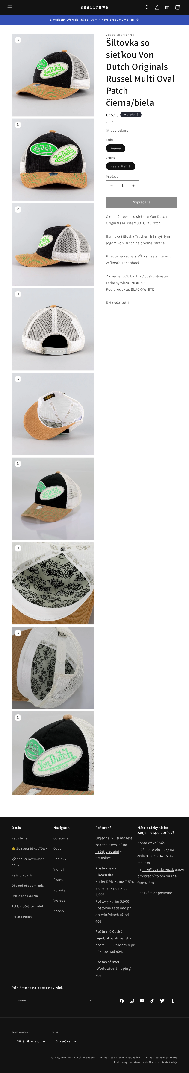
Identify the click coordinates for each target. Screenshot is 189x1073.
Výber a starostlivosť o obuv (28, 862)
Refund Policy (22, 917)
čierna (118, 149)
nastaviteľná (123, 167)
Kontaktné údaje (168, 1062)
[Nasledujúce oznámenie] (180, 20)
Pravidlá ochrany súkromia (161, 1057)
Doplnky (59, 859)
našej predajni (107, 851)
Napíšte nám (21, 838)
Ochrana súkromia (25, 896)
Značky (58, 911)
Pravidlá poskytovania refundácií (120, 1057)
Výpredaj (59, 900)
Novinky (59, 890)
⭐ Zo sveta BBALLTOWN (30, 848)
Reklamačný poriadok (28, 906)
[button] (10, 7)
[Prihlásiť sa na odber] (89, 1000)
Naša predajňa (22, 875)
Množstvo (112, 176)
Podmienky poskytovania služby (133, 1062)
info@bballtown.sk (158, 869)
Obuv (57, 848)
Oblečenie (60, 838)
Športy (58, 880)
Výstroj (58, 869)
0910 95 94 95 (157, 856)
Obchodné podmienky (28, 885)
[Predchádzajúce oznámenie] (9, 20)
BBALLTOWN (68, 1057)
